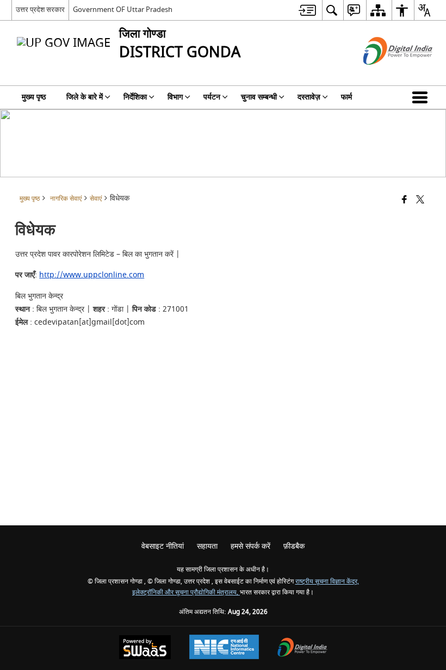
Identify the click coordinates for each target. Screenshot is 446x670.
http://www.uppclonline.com (91, 275)
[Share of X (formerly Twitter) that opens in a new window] (420, 200)
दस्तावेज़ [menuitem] (309, 97)
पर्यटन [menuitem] (211, 97)
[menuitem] (307, 10)
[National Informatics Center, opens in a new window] (224, 648)
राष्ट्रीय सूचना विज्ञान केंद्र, (327, 581)
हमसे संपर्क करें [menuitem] (250, 546)
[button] (422, 97)
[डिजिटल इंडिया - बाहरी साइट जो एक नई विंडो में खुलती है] (384, 74)
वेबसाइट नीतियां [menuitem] (162, 546)
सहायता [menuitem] (207, 546)
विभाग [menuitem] (175, 97)
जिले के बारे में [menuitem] (84, 97)
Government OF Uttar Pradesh (122, 9)
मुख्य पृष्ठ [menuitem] (34, 97)
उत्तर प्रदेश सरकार (40, 9)
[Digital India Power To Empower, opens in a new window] (302, 648)
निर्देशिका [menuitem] (135, 97)
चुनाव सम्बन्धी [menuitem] (259, 97)
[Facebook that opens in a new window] (404, 200)
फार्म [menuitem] (346, 97)
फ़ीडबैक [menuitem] (294, 546)
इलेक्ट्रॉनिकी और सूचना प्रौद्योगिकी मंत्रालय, (186, 592)
